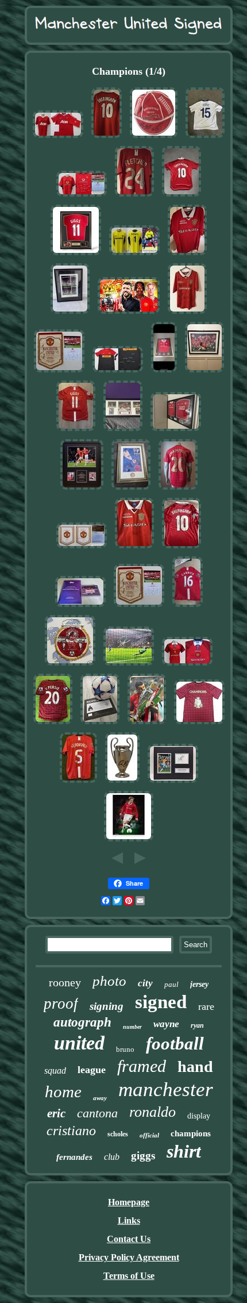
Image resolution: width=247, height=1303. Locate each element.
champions (191, 1133)
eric (56, 1113)
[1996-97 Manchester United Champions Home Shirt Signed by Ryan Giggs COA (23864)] (187, 665)
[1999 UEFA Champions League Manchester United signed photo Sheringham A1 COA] (70, 313)
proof (61, 1003)
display (198, 1116)
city (145, 983)
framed (141, 1065)
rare (206, 1006)
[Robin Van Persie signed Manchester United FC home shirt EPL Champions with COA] (52, 724)
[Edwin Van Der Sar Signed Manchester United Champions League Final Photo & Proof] (129, 665)
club (111, 1157)
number (132, 1027)
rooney (65, 982)
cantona (97, 1113)
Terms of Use (129, 1276)
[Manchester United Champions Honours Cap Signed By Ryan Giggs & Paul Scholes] (153, 138)
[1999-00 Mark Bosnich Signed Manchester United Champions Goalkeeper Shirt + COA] (134, 255)
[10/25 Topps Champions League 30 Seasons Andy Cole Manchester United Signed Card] (80, 607)
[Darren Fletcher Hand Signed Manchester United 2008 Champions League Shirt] (134, 196)
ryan (197, 1025)
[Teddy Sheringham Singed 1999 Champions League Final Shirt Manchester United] (181, 196)
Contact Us (128, 1239)
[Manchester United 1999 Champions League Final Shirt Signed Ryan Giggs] (187, 255)
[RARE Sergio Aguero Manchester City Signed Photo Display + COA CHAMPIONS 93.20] (173, 782)
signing (107, 1006)
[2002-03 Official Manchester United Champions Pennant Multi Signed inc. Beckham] (59, 372)
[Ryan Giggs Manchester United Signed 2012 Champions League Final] (75, 431)
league (92, 1069)
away (100, 1097)
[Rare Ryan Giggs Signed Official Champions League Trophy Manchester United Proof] (122, 782)
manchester (165, 1089)
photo (109, 981)
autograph (82, 1022)
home (63, 1091)
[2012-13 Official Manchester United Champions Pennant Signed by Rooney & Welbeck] (81, 548)
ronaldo (152, 1112)
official (149, 1135)
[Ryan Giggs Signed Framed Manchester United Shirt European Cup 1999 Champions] (76, 255)
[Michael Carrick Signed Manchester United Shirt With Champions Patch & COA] (187, 607)
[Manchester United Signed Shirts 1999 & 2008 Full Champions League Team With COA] (176, 431)
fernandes (74, 1157)
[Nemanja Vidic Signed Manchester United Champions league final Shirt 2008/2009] (205, 138)
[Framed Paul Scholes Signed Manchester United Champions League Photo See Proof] (81, 489)
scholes (117, 1134)
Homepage (128, 1202)
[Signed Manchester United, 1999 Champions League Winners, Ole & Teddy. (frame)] (123, 431)
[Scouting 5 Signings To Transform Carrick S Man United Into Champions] (129, 313)
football (175, 1043)
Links (129, 1220)
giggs (143, 1156)
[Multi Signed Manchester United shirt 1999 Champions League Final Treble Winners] (187, 313)
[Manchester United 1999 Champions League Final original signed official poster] (204, 372)
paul (171, 984)
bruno (125, 1049)
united (79, 1043)
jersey (199, 984)
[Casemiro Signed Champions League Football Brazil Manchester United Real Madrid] (100, 724)
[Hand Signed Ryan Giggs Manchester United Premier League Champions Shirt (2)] (199, 724)
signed (161, 1001)
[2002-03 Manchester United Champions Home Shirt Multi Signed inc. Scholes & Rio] (81, 196)
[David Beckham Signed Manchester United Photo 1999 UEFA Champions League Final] (128, 841)
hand (195, 1066)
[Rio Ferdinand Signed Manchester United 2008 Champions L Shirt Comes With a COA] (78, 782)
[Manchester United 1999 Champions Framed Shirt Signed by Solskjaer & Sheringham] (164, 372)
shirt (184, 1151)
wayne (166, 1023)
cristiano (71, 1130)
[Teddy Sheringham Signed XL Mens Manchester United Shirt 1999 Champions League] (181, 548)
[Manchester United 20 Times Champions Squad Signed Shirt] (178, 489)
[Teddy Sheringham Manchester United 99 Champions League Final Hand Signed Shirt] (106, 138)
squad (55, 1070)
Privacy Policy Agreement (129, 1257)
